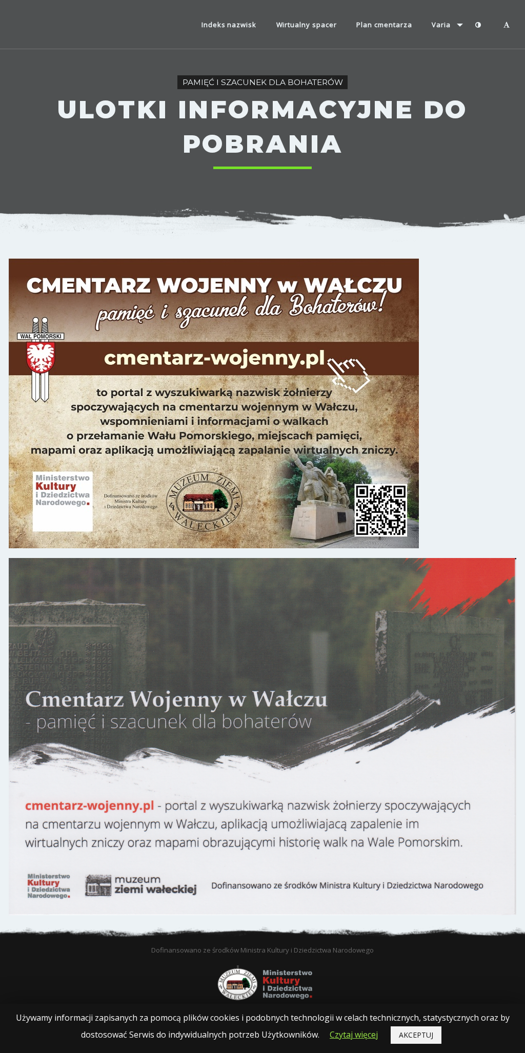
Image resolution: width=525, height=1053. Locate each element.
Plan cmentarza (384, 24)
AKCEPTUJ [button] (416, 1035)
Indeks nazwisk (228, 24)
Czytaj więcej (354, 1034)
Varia (441, 24)
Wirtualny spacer (306, 24)
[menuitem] (229, 25)
